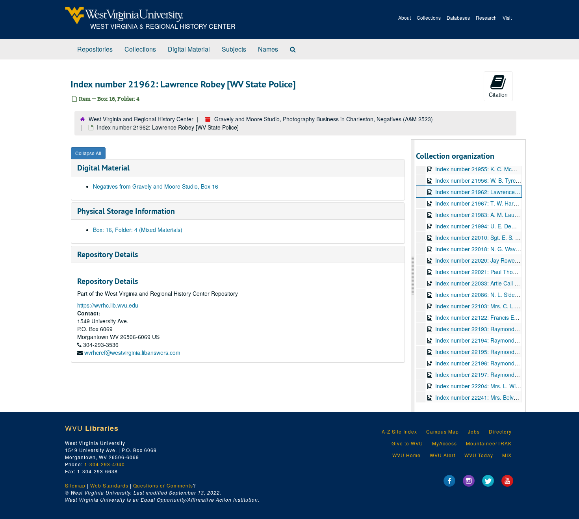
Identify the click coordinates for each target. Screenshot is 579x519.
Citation (498, 94)
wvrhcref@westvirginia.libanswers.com (132, 352)
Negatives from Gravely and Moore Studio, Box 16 (155, 186)
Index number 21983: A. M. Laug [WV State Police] (498, 215)
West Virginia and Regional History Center (141, 119)
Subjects (234, 49)
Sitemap (75, 485)
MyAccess (444, 443)
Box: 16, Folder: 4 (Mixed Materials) (137, 230)
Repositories (95, 49)
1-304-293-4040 (104, 464)
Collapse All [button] (88, 153)
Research (486, 17)
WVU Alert (442, 455)
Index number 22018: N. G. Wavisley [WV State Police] (503, 249)
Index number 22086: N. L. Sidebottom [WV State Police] (506, 294)
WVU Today (478, 455)
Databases (458, 17)
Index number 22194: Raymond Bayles (484, 340)
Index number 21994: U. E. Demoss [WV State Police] (502, 226)
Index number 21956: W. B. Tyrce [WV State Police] (499, 180)
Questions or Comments (163, 485)
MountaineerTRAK (489, 443)
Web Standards (109, 485)
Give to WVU (407, 443)
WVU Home (406, 455)
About (404, 17)
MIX (507, 455)
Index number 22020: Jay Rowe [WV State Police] (497, 260)
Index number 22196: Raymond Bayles (484, 363)
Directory (500, 431)
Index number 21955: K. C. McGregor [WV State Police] (504, 169)
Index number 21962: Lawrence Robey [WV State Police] (506, 192)
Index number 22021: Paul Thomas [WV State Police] (501, 272)
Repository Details (107, 254)
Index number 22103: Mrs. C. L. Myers (483, 306)
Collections (429, 17)
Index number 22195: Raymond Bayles (484, 352)
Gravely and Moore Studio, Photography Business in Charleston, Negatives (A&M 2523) (323, 119)
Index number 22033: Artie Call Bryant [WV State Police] (505, 283)
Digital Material (189, 49)
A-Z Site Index (399, 431)
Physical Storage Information (126, 211)
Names (268, 49)
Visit (507, 17)
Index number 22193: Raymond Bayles (484, 329)
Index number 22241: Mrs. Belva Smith (484, 397)
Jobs (474, 431)
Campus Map (442, 431)
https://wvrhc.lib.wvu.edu (107, 305)
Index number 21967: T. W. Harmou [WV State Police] (502, 203)
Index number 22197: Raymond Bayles (484, 374)
